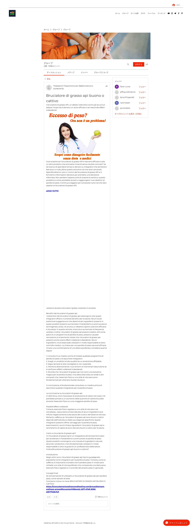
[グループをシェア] (147, 64)
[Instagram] (172, 13)
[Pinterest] (182, 13)
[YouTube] (169, 13)
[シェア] (106, 86)
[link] (54, 72)
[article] (77, 296)
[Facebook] (179, 13)
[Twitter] (175, 13)
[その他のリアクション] (55, 496)
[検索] (128, 64)
